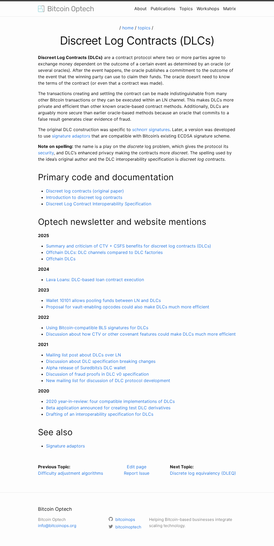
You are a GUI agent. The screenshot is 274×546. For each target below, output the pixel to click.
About (140, 8)
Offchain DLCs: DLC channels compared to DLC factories (104, 252)
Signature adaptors (65, 446)
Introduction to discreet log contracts (84, 197)
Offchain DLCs (60, 258)
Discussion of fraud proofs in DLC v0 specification (97, 374)
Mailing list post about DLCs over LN (83, 355)
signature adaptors (71, 136)
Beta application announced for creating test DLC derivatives (108, 407)
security (46, 152)
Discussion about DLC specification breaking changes (100, 361)
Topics (186, 8)
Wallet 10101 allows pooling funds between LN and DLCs (103, 300)
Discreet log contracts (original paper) (85, 191)
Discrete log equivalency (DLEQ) (203, 473)
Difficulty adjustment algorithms (70, 473)
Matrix (229, 8)
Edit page (136, 466)
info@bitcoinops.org (57, 525)
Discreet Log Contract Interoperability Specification (98, 203)
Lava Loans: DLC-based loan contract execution (95, 279)
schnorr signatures (151, 129)
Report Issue (136, 473)
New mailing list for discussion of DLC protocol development (108, 380)
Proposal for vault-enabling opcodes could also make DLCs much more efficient (127, 306)
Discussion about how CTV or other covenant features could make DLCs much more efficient (141, 334)
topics (144, 27)
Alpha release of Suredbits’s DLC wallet (86, 367)
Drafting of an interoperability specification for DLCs (99, 414)
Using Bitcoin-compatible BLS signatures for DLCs (97, 327)
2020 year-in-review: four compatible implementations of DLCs (110, 401)
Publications (163, 8)
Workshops (208, 8)
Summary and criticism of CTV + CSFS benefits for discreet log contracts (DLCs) (128, 246)
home (128, 27)
